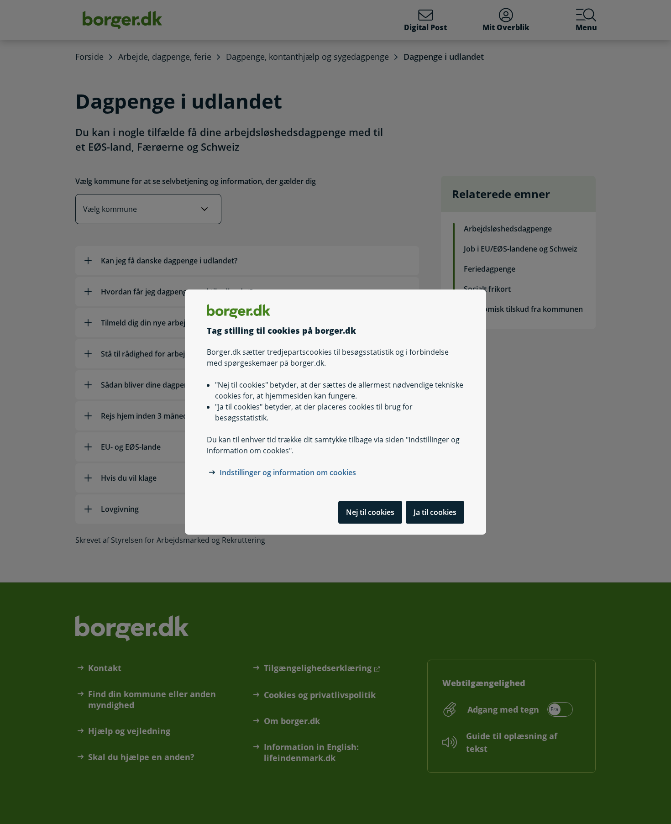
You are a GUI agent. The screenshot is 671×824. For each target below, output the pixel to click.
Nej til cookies (370, 512)
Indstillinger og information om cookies (288, 472)
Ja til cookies (435, 512)
